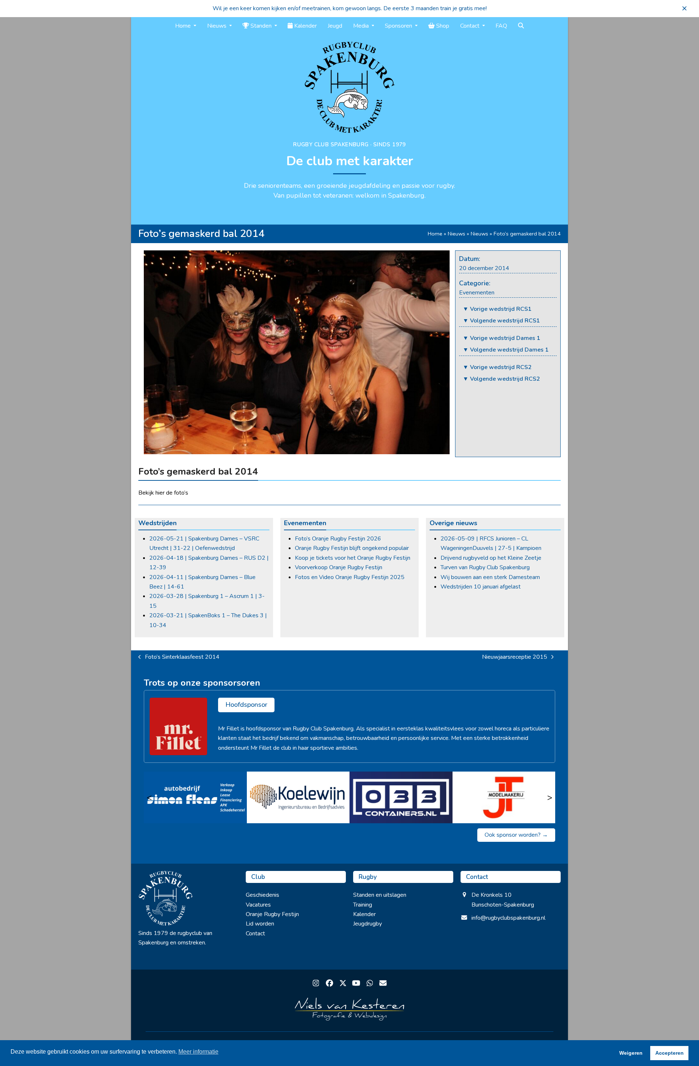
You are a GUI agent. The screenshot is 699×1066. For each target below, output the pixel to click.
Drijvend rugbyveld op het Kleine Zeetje (491, 558)
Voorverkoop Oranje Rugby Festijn (338, 567)
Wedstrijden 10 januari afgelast (481, 587)
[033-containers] (401, 797)
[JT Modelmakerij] (504, 797)
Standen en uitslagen (379, 895)
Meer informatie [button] (198, 1052)
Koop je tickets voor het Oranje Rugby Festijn (352, 558)
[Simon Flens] (195, 797)
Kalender (364, 914)
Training (362, 905)
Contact (255, 934)
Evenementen (476, 293)
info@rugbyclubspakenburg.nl (508, 918)
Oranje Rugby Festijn (272, 914)
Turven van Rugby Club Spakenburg (485, 567)
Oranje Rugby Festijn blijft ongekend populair (352, 548)
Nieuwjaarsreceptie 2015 (514, 657)
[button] (684, 8)
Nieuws (456, 233)
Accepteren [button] (669, 1053)
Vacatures (258, 905)
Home (435, 233)
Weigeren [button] (631, 1053)
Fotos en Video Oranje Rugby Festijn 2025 (349, 577)
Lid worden (260, 924)
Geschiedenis (262, 895)
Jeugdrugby (367, 924)
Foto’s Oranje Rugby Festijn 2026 (338, 539)
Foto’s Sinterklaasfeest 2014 (179, 657)
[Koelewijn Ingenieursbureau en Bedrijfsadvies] (298, 797)
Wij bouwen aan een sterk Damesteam (490, 577)
